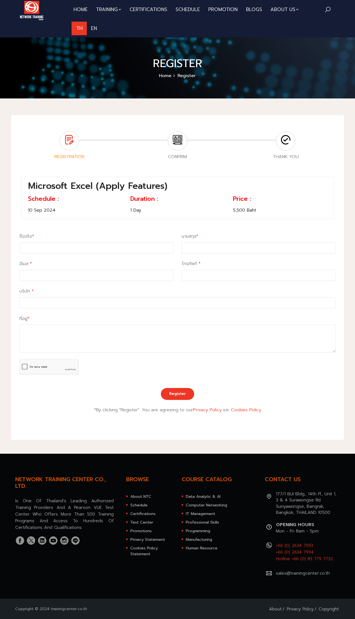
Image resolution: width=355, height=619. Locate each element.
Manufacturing (199, 539)
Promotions (141, 531)
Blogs (254, 9)
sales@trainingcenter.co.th (303, 573)
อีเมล (25, 263)
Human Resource (201, 548)
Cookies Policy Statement (144, 551)
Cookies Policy (246, 410)
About (275, 609)
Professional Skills (202, 522)
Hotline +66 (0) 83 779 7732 (304, 559)
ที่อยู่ (24, 318)
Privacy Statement (147, 539)
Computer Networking (206, 505)
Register (177, 393)
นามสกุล (190, 236)
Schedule (188, 9)
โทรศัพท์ (191, 263)
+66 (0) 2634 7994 (295, 552)
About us (282, 9)
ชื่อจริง (26, 236)
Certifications (148, 9)
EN (94, 28)
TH (79, 28)
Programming (198, 531)
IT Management (200, 514)
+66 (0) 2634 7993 (294, 545)
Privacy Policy (207, 410)
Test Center (141, 522)
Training (107, 9)
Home (80, 9)
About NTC (140, 496)
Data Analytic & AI (203, 496)
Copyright (329, 609)
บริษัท (26, 291)
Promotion (223, 9)
